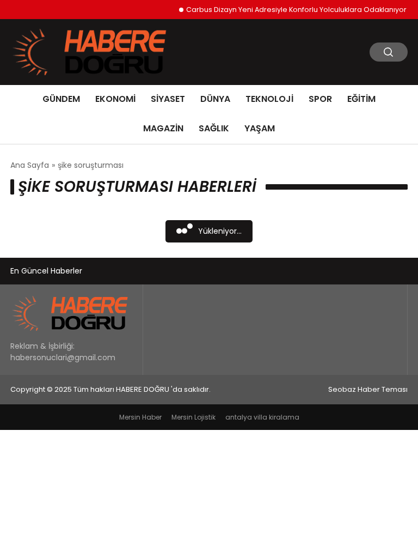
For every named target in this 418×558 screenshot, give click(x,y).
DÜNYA (215, 99)
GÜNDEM (61, 99)
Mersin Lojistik (193, 417)
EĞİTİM (361, 99)
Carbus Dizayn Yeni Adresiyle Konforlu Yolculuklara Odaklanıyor (293, 9)
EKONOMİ (115, 99)
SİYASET (168, 99)
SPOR (320, 99)
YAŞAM (259, 128)
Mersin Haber (140, 417)
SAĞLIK (214, 128)
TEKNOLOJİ (269, 99)
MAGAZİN (163, 128)
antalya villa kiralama (262, 417)
